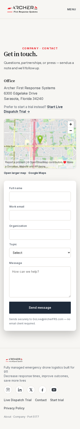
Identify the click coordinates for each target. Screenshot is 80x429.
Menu (71, 9)
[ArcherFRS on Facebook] (42, 390)
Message (15, 263)
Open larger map (15, 173)
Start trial (57, 400)
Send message (40, 307)
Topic (13, 244)
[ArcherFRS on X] (31, 390)
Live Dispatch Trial (18, 400)
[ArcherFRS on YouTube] (54, 390)
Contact (41, 400)
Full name (15, 188)
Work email (16, 206)
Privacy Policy (14, 408)
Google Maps (37, 173)
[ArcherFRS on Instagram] (8, 390)
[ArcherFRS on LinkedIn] (19, 390)
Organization (18, 225)
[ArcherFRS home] (22, 9)
